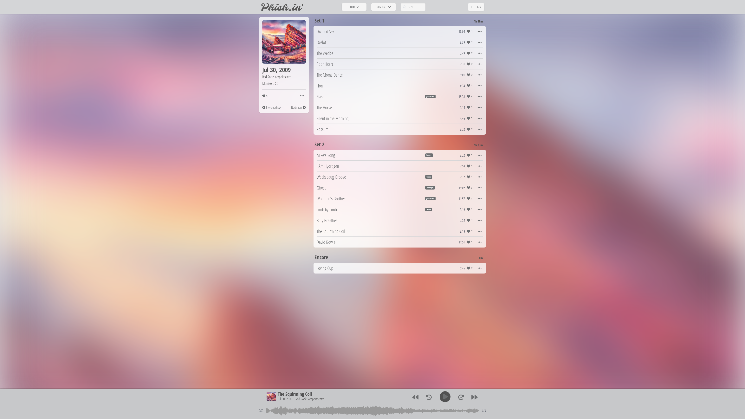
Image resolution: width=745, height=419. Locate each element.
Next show (296, 107)
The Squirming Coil (295, 394)
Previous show (273, 107)
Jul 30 (269, 70)
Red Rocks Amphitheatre (276, 76)
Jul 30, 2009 (285, 399)
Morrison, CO (270, 83)
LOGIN (478, 7)
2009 (285, 70)
